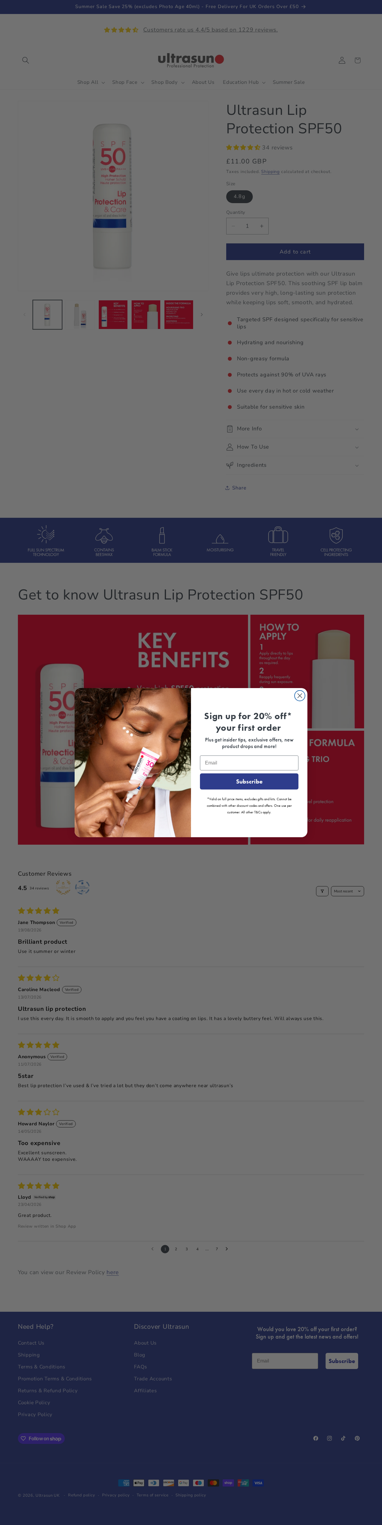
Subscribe (249, 781)
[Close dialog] (300, 695)
